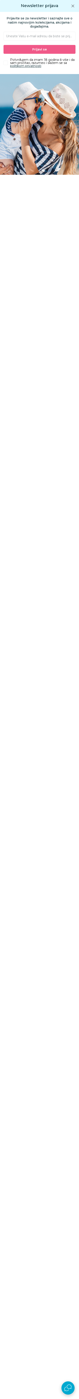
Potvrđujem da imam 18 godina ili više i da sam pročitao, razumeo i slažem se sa (42, 62)
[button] (73, 6)
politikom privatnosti (25, 66)
